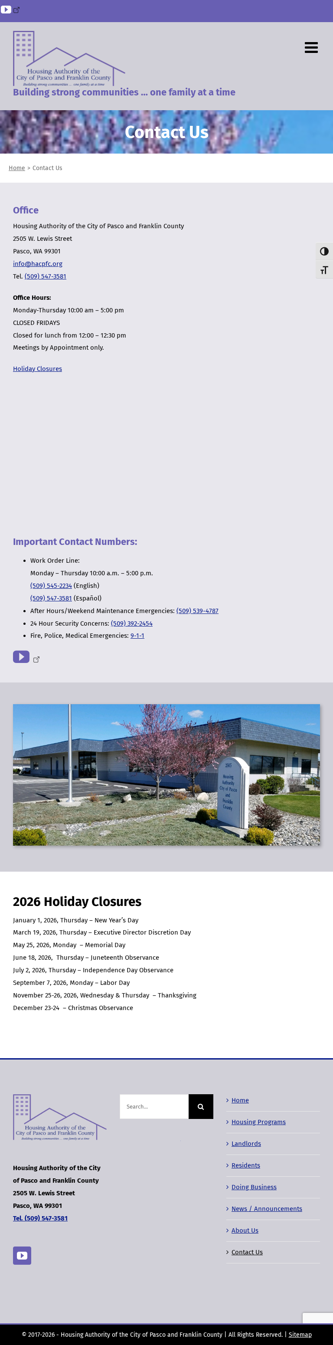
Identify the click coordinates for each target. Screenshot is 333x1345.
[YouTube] (22, 1256)
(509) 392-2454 (132, 623)
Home (240, 1100)
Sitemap (300, 1334)
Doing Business (254, 1187)
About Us (245, 1230)
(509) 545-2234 (51, 586)
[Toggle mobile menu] (312, 47)
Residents (246, 1165)
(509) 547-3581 (45, 276)
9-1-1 (137, 636)
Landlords (246, 1144)
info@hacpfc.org (37, 264)
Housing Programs (259, 1122)
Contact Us (247, 1252)
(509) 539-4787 (197, 611)
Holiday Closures (37, 369)
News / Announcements (267, 1209)
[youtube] (24, 657)
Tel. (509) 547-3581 (40, 1218)
